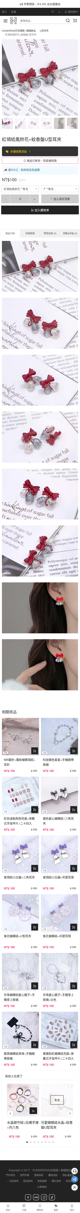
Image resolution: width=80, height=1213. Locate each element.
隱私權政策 (68, 1175)
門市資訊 (10, 1175)
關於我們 (56, 1181)
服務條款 (38, 1175)
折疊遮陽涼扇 (19, 151)
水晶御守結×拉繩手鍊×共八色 (23, 1125)
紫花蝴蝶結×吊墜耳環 (57, 936)
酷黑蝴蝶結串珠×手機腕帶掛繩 (19, 1055)
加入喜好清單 (61, 199)
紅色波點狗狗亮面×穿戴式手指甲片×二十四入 (19, 820)
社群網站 (42, 1186)
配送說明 (28, 1181)
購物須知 (53, 1175)
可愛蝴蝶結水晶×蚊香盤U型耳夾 (57, 1125)
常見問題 (70, 1181)
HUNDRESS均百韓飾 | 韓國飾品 (19, 30)
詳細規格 (30, 233)
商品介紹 (10, 233)
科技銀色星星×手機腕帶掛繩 (58, 762)
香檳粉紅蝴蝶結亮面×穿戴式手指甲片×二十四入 (58, 1055)
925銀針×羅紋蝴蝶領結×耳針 (19, 762)
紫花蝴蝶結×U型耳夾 (17, 936)
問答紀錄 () (50, 233)
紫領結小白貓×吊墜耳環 (58, 877)
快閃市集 (24, 1175)
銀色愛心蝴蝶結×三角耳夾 (58, 820)
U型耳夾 (44, 30)
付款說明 (13, 1181)
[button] (10, 1114)
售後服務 (42, 1181)
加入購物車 (41, 210)
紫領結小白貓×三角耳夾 (19, 877)
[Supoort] (74, 1171)
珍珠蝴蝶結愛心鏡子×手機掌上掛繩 (19, 997)
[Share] (74, 1179)
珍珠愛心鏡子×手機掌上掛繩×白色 (58, 997)
